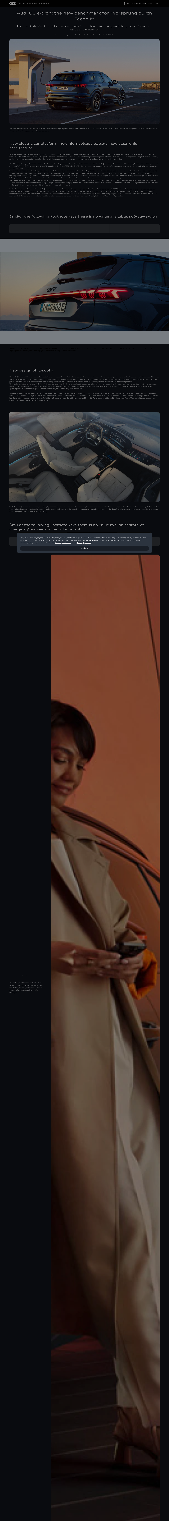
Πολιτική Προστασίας (84, 543)
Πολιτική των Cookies (63, 543)
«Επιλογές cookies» (91, 540)
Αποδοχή (84, 548)
